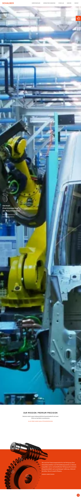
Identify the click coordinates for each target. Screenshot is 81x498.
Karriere (69, 3)
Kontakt (77, 3)
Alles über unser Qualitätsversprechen (40, 421)
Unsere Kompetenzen (48, 474)
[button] (20, 459)
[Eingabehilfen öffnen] (78, 495)
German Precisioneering (49, 3)
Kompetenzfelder (36, 3)
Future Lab (61, 3)
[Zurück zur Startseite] (8, 3)
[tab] (38, 401)
